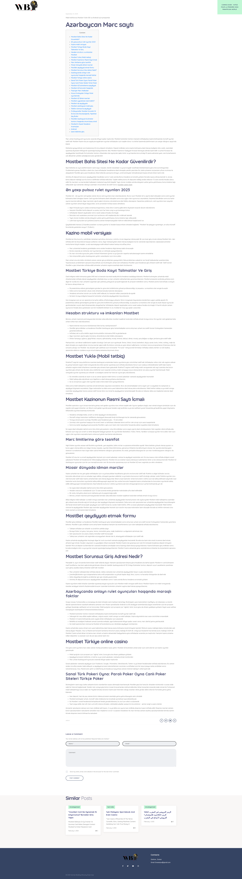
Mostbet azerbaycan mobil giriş (82, 106)
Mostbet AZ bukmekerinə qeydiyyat (83, 85)
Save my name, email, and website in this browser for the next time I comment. (94, 772)
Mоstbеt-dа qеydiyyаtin (79, 103)
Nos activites (126, 3)
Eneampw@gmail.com (162, 862)
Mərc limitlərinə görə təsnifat (81, 62)
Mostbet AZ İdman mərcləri (80, 98)
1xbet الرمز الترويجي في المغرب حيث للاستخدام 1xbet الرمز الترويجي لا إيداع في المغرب (157, 815)
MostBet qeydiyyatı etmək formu (82, 68)
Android (74, 129)
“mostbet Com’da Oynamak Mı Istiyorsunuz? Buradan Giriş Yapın (82, 815)
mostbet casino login (125, 185)
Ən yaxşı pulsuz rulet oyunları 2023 (83, 42)
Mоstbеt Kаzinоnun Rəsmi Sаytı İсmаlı (84, 60)
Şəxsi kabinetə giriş (77, 132)
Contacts (138, 3)
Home (116, 3)
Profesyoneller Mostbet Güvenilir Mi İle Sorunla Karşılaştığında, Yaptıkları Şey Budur (84, 113)
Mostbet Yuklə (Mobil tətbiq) (81, 57)
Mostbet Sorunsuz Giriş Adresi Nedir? (84, 70)
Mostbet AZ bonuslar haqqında (82, 88)
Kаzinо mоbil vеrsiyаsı (78, 44)
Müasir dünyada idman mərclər (82, 65)
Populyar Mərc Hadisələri (80, 91)
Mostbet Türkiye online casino (81, 78)
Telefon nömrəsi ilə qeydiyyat (81, 109)
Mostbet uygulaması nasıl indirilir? (83, 101)
